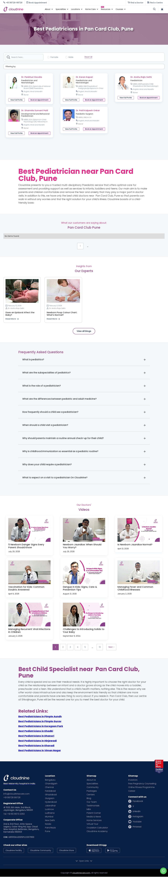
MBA (89, 809)
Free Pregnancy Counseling (142, 783)
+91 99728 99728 (11, 797)
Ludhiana (49, 813)
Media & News (94, 817)
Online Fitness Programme (141, 787)
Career (131, 791)
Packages (92, 791)
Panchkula (50, 828)
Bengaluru (50, 780)
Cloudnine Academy (97, 831)
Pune (47, 831)
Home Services (94, 820)
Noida (48, 824)
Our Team (92, 802)
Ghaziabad (51, 794)
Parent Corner (94, 813)
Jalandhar (50, 805)
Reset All (88, 57)
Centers (91, 794)
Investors (132, 780)
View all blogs (84, 331)
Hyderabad (51, 802)
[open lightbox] (29, 530)
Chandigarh (51, 783)
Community (93, 787)
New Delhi (50, 820)
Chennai (49, 787)
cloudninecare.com (81, 873)
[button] (47, 9)
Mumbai (49, 817)
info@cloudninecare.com (16, 794)
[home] (22, 9)
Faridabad (50, 791)
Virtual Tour (92, 824)
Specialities (92, 783)
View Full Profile (16, 100)
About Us (91, 780)
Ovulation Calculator (97, 828)
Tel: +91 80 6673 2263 (14, 814)
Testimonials (93, 805)
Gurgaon (49, 798)
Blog (89, 798)
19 (100, 647)
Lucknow (49, 809)
